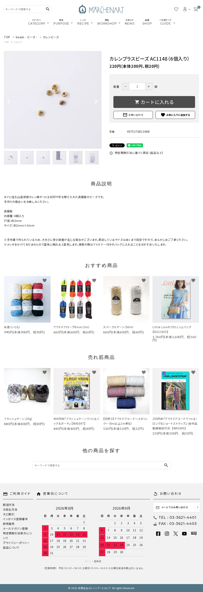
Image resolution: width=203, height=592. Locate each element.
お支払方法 (10, 509)
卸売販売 (9, 524)
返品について (11, 547)
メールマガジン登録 (15, 528)
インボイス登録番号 (15, 519)
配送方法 (9, 505)
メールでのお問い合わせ (172, 507)
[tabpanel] (53, 100)
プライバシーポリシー (16, 543)
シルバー (18, 42)
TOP (6, 42)
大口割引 (9, 514)
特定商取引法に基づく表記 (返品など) (136, 153)
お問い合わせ (133, 114)
